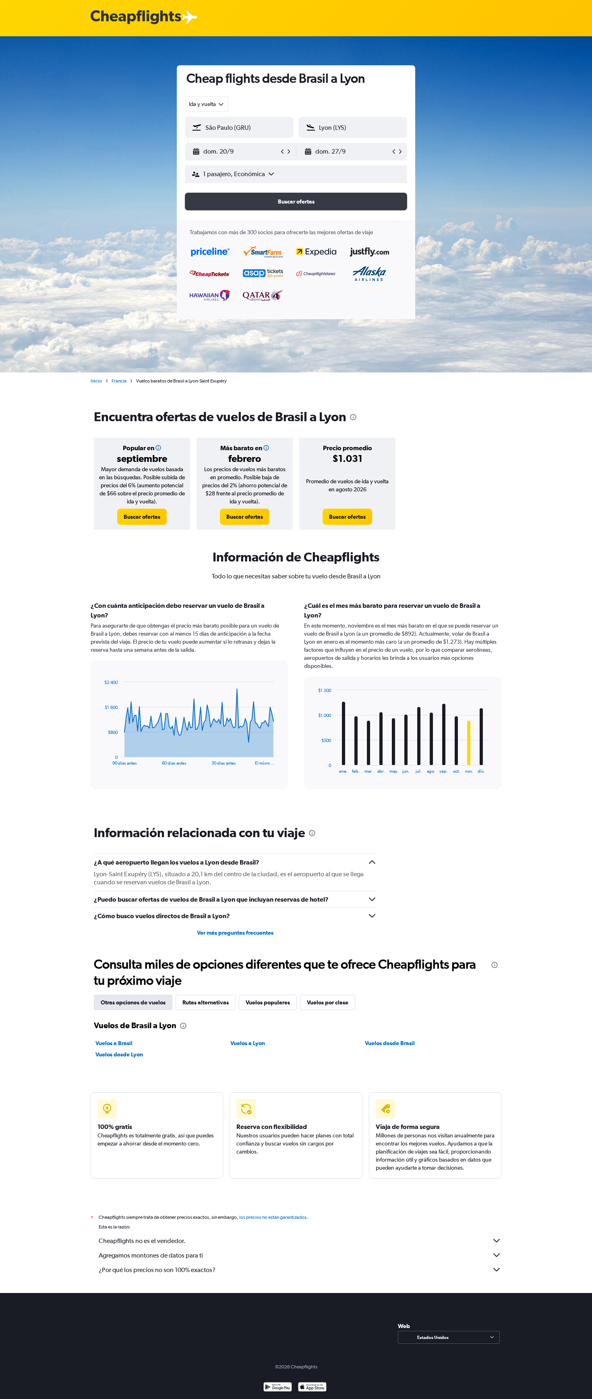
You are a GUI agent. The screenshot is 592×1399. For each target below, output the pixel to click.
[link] (142, 517)
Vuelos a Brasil (113, 1043)
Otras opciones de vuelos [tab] (133, 1002)
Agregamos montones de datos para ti (151, 1255)
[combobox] (207, 104)
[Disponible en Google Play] (277, 1388)
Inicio (96, 381)
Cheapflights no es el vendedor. (142, 1241)
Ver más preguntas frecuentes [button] (235, 932)
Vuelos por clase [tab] (327, 1002)
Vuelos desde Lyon (119, 1054)
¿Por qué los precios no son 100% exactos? (157, 1270)
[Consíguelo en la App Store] (312, 1388)
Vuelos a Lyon (247, 1043)
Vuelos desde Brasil (390, 1043)
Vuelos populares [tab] (268, 1002)
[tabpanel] (296, 703)
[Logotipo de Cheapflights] (136, 17)
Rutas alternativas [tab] (205, 1002)
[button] (235, 151)
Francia (119, 381)
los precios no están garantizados (272, 1217)
